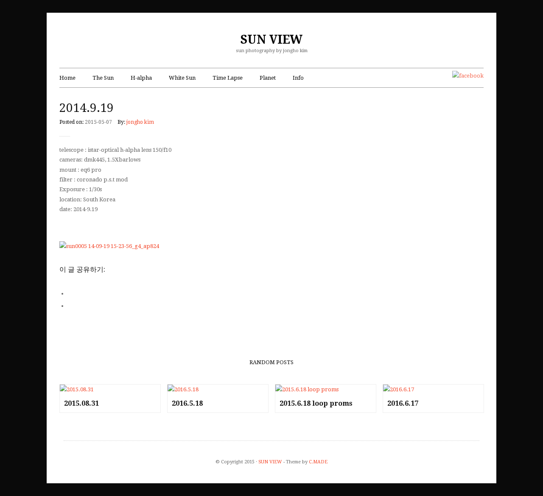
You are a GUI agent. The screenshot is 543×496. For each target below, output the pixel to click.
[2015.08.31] (110, 389)
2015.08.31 (81, 403)
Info (298, 78)
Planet (268, 78)
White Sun (182, 78)
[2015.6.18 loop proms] (325, 389)
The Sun (103, 78)
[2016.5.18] (218, 389)
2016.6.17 (402, 403)
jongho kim (140, 122)
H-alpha (141, 78)
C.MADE (318, 462)
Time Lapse (228, 78)
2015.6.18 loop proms (316, 403)
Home (67, 78)
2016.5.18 (187, 403)
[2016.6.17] (433, 389)
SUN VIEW (271, 40)
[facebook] (468, 76)
